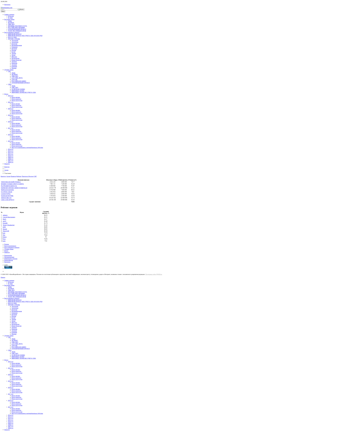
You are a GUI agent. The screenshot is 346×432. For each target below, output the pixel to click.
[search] (21, 9)
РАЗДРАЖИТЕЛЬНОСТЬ (9, 186)
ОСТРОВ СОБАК (6, 192)
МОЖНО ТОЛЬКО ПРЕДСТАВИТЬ (12, 184)
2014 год (10, 149)
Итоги (6, 94)
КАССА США (12, 37)
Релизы (6, 244)
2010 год (10, 155)
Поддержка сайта (150, 274)
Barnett (5, 229)
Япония (14, 68)
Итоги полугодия (17, 100)
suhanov (5, 215)
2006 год (10, 162)
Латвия (14, 53)
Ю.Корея (14, 66)
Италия (14, 50)
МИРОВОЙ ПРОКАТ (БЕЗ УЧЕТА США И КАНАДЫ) (25, 35)
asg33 (4, 221)
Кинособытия (8, 260)
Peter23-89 (6, 231)
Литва (13, 55)
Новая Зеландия (16, 60)
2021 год (10, 102)
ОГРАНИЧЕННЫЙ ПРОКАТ (17, 29)
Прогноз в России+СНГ (29, 176)
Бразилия (14, 44)
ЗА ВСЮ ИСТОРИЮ (18, 89)
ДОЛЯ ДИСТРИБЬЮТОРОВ (17, 31)
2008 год (10, 159)
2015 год (10, 141)
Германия (14, 47)
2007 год (10, 160)
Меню (3, 11)
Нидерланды (15, 58)
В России (11, 16)
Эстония (14, 65)
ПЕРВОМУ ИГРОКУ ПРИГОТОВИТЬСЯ (14, 188)
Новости (7, 164)
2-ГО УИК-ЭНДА (17, 78)
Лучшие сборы (8, 69)
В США (10, 18)
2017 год (10, 128)
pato (4, 233)
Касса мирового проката (11, 32)
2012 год (10, 152)
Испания (14, 48)
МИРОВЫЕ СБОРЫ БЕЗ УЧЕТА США (24, 92)
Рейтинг (19, 176)
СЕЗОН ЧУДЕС (6, 194)
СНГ (9, 71)
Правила (13, 176)
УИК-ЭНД (11, 24)
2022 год (10, 95)
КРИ (4, 227)
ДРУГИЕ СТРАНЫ (14, 39)
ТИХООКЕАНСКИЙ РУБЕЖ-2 (11, 182)
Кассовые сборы (9, 19)
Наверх (3, 277)
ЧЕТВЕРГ (11, 22)
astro (4, 241)
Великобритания (17, 45)
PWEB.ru (159, 274)
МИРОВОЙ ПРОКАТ (15, 34)
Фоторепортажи (9, 257)
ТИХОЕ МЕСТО (6, 198)
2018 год (10, 121)
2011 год (10, 154)
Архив (6, 170)
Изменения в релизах (10, 258)
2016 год (10, 134)
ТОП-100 (14, 79)
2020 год (10, 108)
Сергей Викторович (9, 217)
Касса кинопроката (10, 246)
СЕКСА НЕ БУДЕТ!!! (7, 200)
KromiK (5, 223)
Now (4, 239)
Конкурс (7, 167)
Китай (13, 52)
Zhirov (5, 237)
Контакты (7, 4)
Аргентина (15, 42)
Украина (14, 61)
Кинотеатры (8, 255)
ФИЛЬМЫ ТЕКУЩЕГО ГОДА (17, 26)
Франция (14, 63)
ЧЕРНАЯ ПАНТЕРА (7, 190)
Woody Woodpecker (9, 225)
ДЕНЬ (10, 21)
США (9, 84)
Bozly (4, 219)
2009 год (10, 157)
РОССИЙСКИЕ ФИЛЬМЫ (16, 27)
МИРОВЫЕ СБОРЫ (18, 91)
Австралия (15, 40)
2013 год (10, 151)
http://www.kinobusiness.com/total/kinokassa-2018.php (27, 147)
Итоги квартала (16, 99)
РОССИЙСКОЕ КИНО (19, 81)
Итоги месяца (16, 97)
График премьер (9, 14)
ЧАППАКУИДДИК (7, 196)
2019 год (10, 115)
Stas (4, 235)
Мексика (14, 56)
